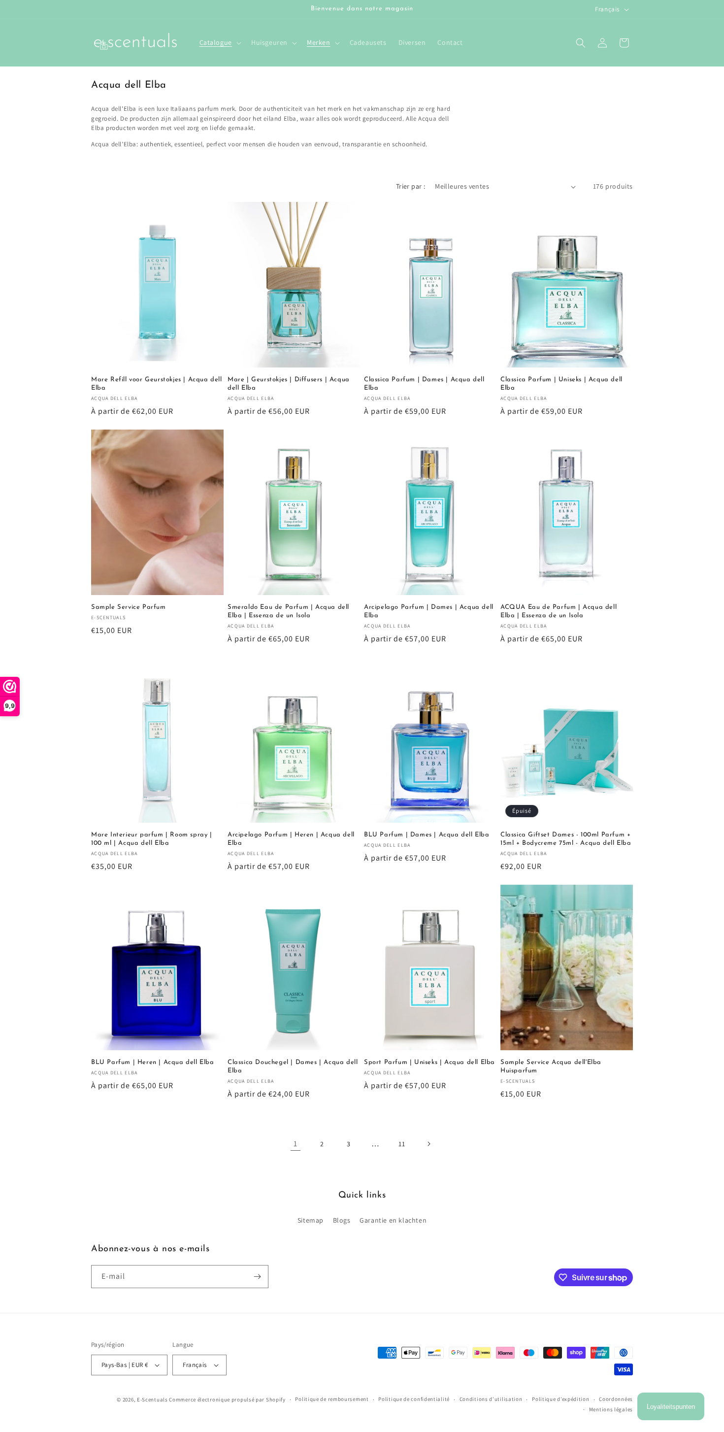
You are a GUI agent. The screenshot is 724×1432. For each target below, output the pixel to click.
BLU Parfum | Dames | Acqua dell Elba (427, 835)
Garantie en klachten (393, 1220)
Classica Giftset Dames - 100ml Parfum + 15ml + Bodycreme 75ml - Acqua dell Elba (565, 839)
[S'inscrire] (257, 1276)
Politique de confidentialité (414, 1399)
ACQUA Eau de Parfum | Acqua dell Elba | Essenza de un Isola (558, 611)
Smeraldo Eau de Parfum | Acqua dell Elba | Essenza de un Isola (288, 611)
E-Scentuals (152, 1399)
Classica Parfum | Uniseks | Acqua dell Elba (561, 383)
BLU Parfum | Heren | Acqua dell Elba (152, 1062)
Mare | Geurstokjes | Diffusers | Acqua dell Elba (289, 383)
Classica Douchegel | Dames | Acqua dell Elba (293, 1066)
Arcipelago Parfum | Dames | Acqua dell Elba (429, 611)
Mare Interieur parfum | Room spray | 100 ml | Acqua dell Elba (151, 839)
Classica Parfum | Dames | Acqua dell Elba (424, 383)
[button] (219, 42)
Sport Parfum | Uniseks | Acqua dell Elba (429, 1062)
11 (401, 1143)
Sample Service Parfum (128, 607)
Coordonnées (616, 1399)
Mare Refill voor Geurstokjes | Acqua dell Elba (156, 383)
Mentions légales (611, 1409)
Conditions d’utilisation (491, 1399)
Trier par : (410, 186)
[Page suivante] (428, 1144)
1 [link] (295, 1143)
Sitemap (310, 1220)
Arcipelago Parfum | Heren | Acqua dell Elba (291, 839)
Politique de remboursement (331, 1399)
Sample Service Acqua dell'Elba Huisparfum (550, 1066)
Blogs (342, 1220)
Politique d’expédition (560, 1399)
